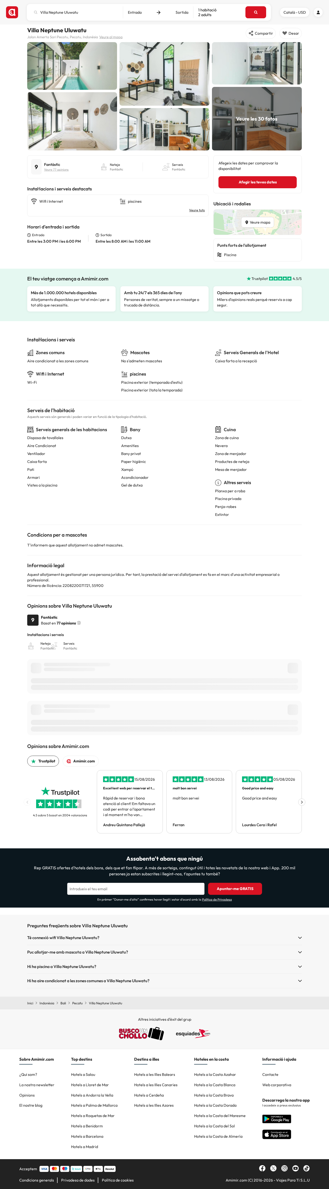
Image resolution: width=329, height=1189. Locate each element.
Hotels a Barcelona (87, 1136)
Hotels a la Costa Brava (214, 1095)
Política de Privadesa (217, 899)
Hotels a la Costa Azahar (215, 1074)
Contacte (270, 1074)
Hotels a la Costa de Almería (218, 1136)
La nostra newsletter (36, 1084)
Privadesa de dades (78, 1180)
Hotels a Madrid (84, 1146)
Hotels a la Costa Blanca (214, 1084)
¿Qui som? (28, 1074)
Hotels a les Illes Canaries (156, 1084)
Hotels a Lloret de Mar (90, 1084)
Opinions (27, 1095)
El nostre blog (30, 1105)
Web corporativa (276, 1084)
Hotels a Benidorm (87, 1126)
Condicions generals (36, 1180)
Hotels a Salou (83, 1074)
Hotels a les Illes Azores (154, 1105)
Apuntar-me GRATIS (235, 888)
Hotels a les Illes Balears (154, 1074)
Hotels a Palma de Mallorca (94, 1105)
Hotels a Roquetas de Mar (93, 1115)
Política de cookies (118, 1180)
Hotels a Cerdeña (149, 1095)
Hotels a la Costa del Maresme (220, 1115)
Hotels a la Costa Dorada (215, 1105)
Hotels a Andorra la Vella (92, 1095)
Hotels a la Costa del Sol (214, 1126)
